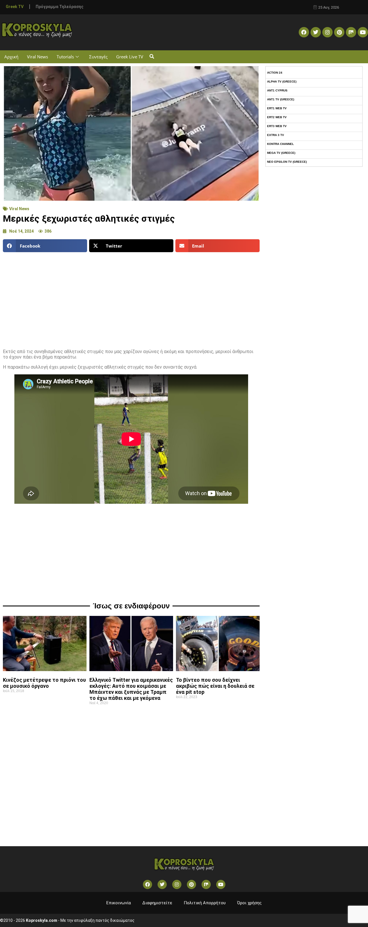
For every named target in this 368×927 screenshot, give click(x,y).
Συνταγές (98, 57)
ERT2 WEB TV (277, 117)
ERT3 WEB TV (277, 126)
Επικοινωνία (118, 902)
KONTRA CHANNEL (280, 143)
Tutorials (65, 57)
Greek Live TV (129, 57)
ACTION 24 (274, 72)
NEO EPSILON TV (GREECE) (287, 161)
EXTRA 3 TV (275, 135)
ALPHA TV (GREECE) (281, 81)
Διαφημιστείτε (157, 902)
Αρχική (11, 57)
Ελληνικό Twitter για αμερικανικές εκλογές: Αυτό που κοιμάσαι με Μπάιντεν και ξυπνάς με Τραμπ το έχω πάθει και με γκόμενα (131, 689)
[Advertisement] (131, 298)
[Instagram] (327, 32)
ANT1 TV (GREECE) (280, 99)
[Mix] (351, 32)
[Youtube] (363, 32)
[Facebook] (304, 32)
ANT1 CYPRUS (277, 90)
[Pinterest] (339, 32)
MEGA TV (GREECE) (281, 152)
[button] (151, 57)
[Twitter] (315, 32)
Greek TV (15, 6)
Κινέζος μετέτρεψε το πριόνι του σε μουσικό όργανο (44, 683)
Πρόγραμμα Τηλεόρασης (59, 6)
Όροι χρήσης (249, 902)
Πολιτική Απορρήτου (205, 902)
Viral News (37, 57)
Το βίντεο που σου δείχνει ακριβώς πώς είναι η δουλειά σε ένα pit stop (215, 686)
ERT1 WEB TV (277, 108)
